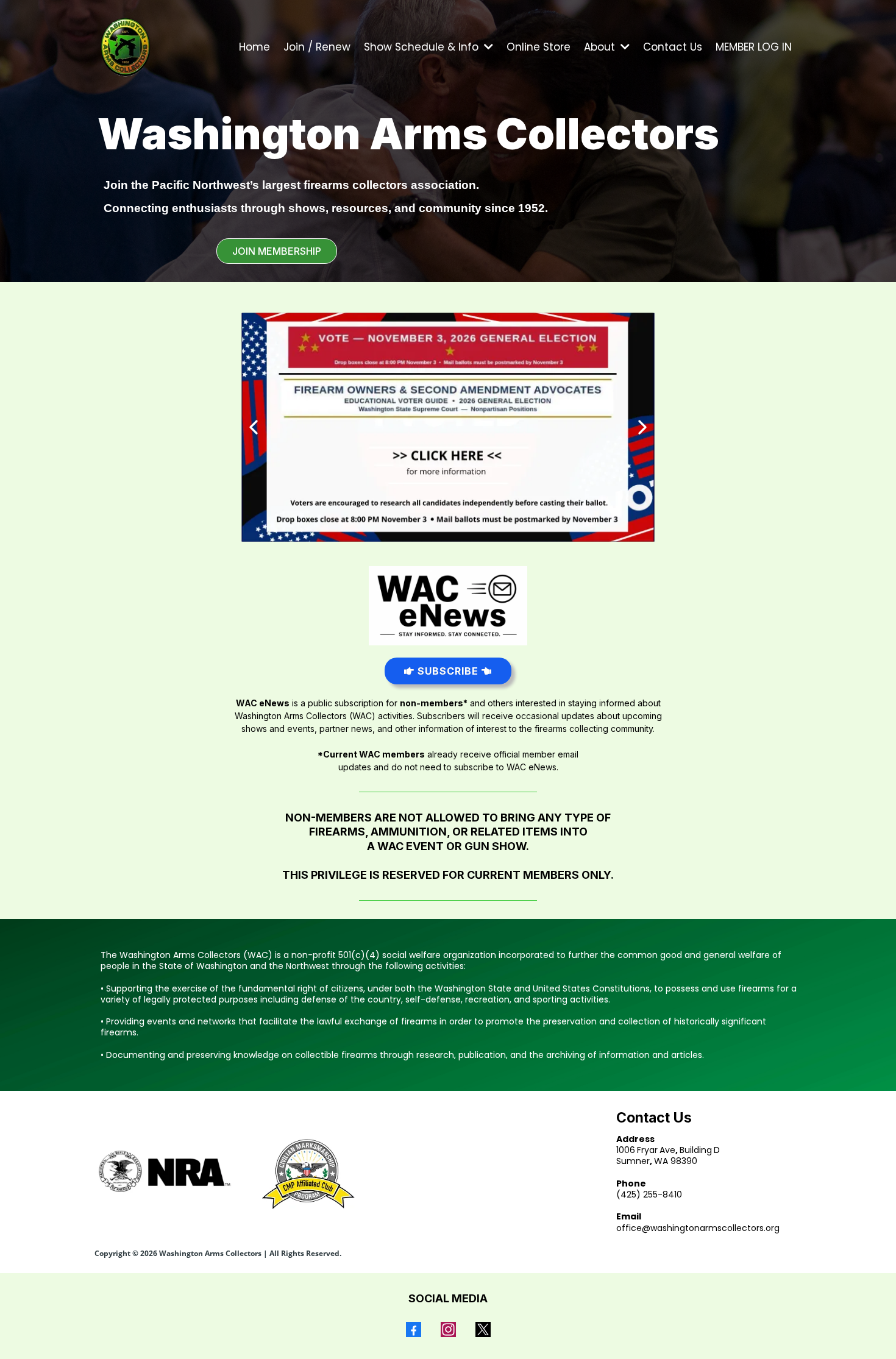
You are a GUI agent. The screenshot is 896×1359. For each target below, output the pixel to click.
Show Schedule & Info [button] (423, 47)
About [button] (601, 47)
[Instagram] (448, 1329)
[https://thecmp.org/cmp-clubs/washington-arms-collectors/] (306, 1174)
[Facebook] (413, 1329)
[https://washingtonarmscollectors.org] (126, 47)
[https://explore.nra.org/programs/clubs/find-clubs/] (165, 1171)
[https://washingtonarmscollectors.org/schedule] (448, 427)
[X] (483, 1329)
